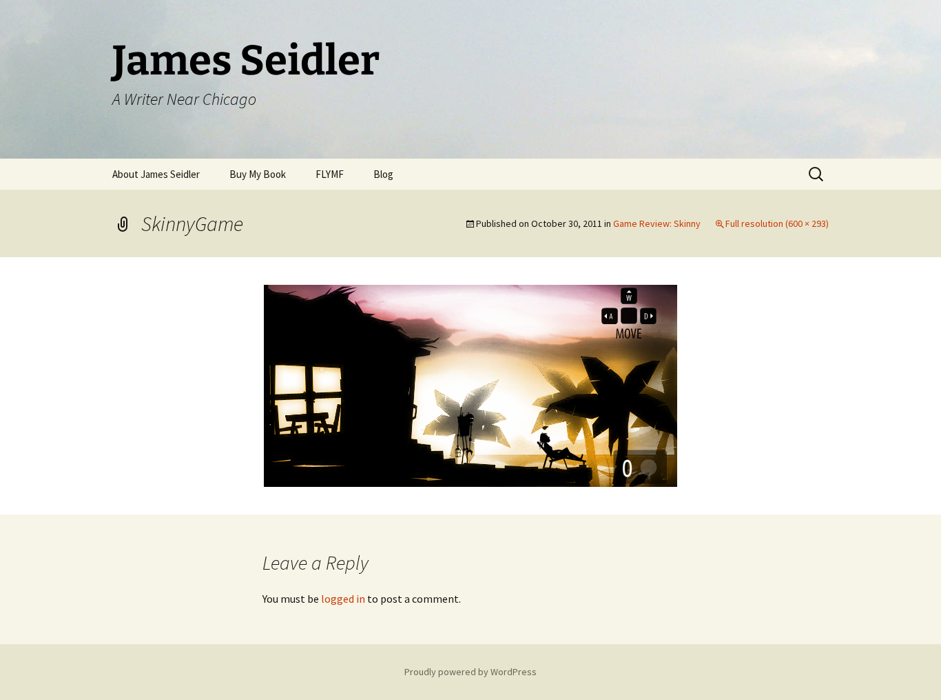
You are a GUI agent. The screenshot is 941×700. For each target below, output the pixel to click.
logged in (343, 599)
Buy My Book (257, 174)
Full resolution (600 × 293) (777, 223)
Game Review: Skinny (657, 223)
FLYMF (330, 174)
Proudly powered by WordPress (470, 672)
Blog (383, 174)
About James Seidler (156, 174)
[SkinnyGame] (470, 384)
